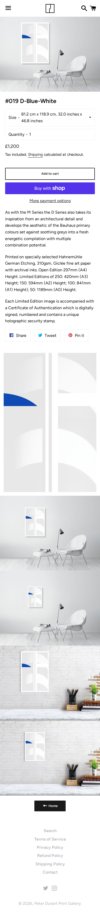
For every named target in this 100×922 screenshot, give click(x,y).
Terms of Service (50, 839)
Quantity (16, 134)
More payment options (50, 200)
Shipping (35, 154)
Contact (50, 872)
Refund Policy (50, 855)
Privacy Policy (50, 847)
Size (12, 117)
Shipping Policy (50, 864)
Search (50, 830)
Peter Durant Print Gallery (57, 903)
